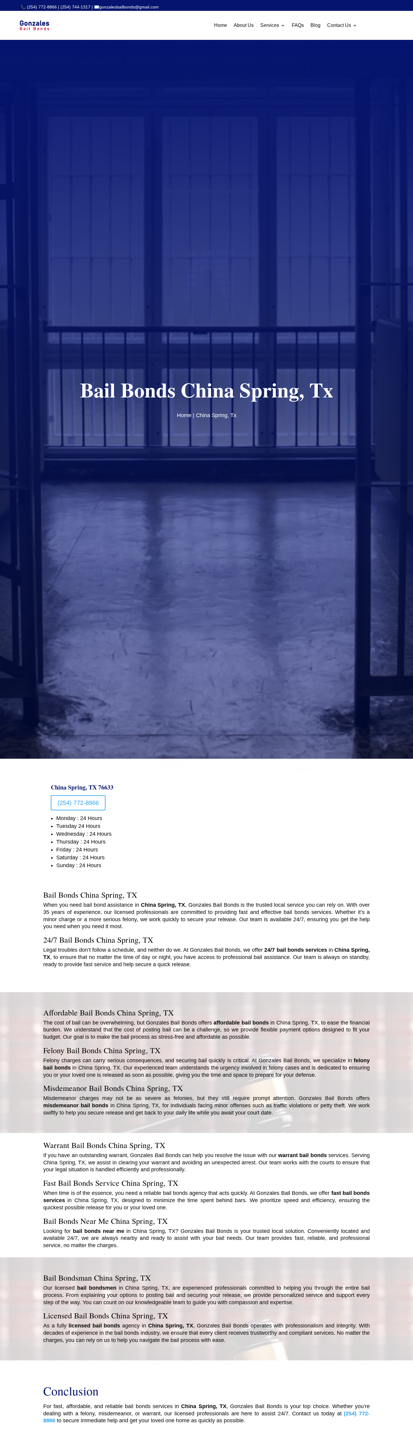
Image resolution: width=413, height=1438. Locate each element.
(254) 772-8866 (42, 7)
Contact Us (339, 25)
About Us (244, 25)
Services (269, 25)
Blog (315, 25)
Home (220, 25)
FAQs (298, 25)
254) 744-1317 (76, 7)
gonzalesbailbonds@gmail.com (129, 7)
